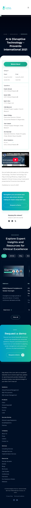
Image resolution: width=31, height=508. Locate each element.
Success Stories (6, 417)
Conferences (5, 474)
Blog (20, 256)
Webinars (4, 481)
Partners (4, 425)
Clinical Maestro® (7, 405)
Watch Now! (15, 64)
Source (4, 410)
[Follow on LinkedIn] (14, 500)
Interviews (5, 476)
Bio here (6, 142)
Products (4, 399)
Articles (12, 256)
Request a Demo (15, 205)
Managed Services (7, 451)
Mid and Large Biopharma (9, 420)
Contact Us (5, 441)
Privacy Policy (9, 496)
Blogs (3, 466)
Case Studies (5, 471)
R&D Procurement (7, 392)
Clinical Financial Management (10, 390)
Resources (14, 34)
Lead (3, 412)
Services (4, 446)
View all (15, 317)
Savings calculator (7, 461)
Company (5, 430)
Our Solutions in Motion (8, 479)
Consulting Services (7, 449)
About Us (4, 433)
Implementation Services (9, 454)
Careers (4, 438)
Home (5, 34)
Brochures (5, 469)
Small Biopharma (6, 423)
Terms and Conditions (19, 496)
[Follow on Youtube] (17, 500)
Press (3, 436)
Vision (3, 402)
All (4, 256)
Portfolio (4, 407)
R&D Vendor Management (9, 395)
